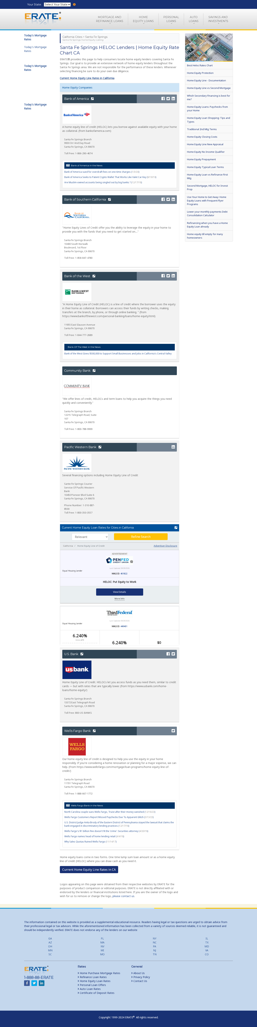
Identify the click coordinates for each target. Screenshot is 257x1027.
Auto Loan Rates (90, 989)
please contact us (123, 896)
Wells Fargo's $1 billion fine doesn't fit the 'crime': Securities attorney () (106, 831)
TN (155, 954)
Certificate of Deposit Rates (96, 993)
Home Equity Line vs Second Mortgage (209, 88)
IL (207, 938)
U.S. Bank (71, 654)
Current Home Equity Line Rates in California (87, 78)
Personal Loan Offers (92, 985)
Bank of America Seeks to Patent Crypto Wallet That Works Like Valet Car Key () (110, 177)
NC (155, 942)
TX (206, 942)
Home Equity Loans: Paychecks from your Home (207, 108)
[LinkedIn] (173, 99)
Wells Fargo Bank (77, 731)
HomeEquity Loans (143, 19)
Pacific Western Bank (80, 447)
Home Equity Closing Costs (202, 136)
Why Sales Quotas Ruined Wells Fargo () (90, 841)
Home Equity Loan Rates (94, 981)
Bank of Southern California (85, 199)
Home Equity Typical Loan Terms (205, 167)
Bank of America (77, 99)
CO (207, 954)
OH (50, 946)
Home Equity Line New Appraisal (205, 144)
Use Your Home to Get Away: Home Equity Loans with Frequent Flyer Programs (206, 200)
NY (154, 938)
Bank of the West (77, 276)
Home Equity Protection (200, 73)
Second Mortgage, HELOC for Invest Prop (207, 187)
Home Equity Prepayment (201, 159)
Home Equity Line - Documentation (206, 80)
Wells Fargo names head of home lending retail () (94, 836)
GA (50, 938)
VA (206, 950)
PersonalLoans (171, 19)
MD (207, 946)
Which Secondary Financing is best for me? (208, 97)
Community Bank (77, 370)
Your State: (34, 4)
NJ (154, 950)
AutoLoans (193, 19)
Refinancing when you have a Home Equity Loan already (207, 224)
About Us (139, 973)
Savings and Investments (218, 19)
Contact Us (140, 981)
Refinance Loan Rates (93, 977)
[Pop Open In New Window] (174, 528)
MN (50, 950)
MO (102, 954)
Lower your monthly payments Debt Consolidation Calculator (207, 213)
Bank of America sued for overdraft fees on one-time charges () (101, 171)
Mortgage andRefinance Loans (109, 19)
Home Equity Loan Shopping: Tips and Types (208, 119)
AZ (50, 942)
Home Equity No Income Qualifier (206, 151)
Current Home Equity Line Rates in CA (89, 870)
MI (102, 950)
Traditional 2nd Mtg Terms (202, 129)
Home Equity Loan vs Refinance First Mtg (207, 176)
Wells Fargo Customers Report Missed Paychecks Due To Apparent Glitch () (109, 817)
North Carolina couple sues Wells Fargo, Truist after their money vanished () (109, 811)
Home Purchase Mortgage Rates (99, 973)
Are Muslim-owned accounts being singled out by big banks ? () (103, 182)
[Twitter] (168, 99)
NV (102, 946)
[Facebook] (163, 99)
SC (50, 954)
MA (102, 942)
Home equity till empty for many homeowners (205, 235)
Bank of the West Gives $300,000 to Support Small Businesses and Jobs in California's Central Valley (118, 353)
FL (102, 938)
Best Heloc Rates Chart (200, 65)
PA (154, 946)
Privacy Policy (141, 977)
